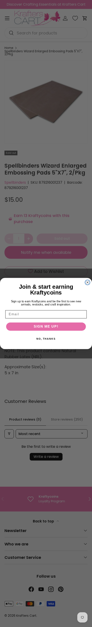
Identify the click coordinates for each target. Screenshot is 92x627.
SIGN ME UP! (46, 326)
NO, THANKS (46, 338)
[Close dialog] (87, 282)
